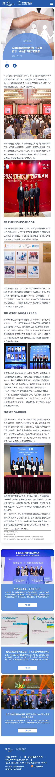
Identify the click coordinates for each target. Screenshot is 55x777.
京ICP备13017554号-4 (14, 766)
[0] (7, 66)
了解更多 (27, 605)
